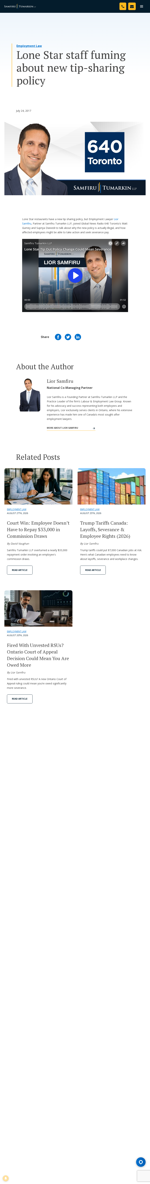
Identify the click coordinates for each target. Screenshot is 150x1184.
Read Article (19, 570)
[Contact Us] (132, 6)
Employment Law (29, 46)
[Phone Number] (122, 6)
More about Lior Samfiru (62, 427)
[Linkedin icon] (78, 337)
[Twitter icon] (68, 337)
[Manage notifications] (6, 1178)
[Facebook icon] (58, 337)
